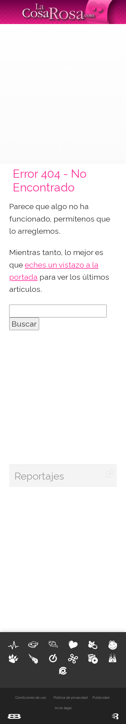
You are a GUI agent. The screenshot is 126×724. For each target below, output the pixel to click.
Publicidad (100, 698)
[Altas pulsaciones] (13, 645)
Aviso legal (63, 708)
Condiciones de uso (30, 698)
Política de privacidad (71, 698)
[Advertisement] (63, 93)
